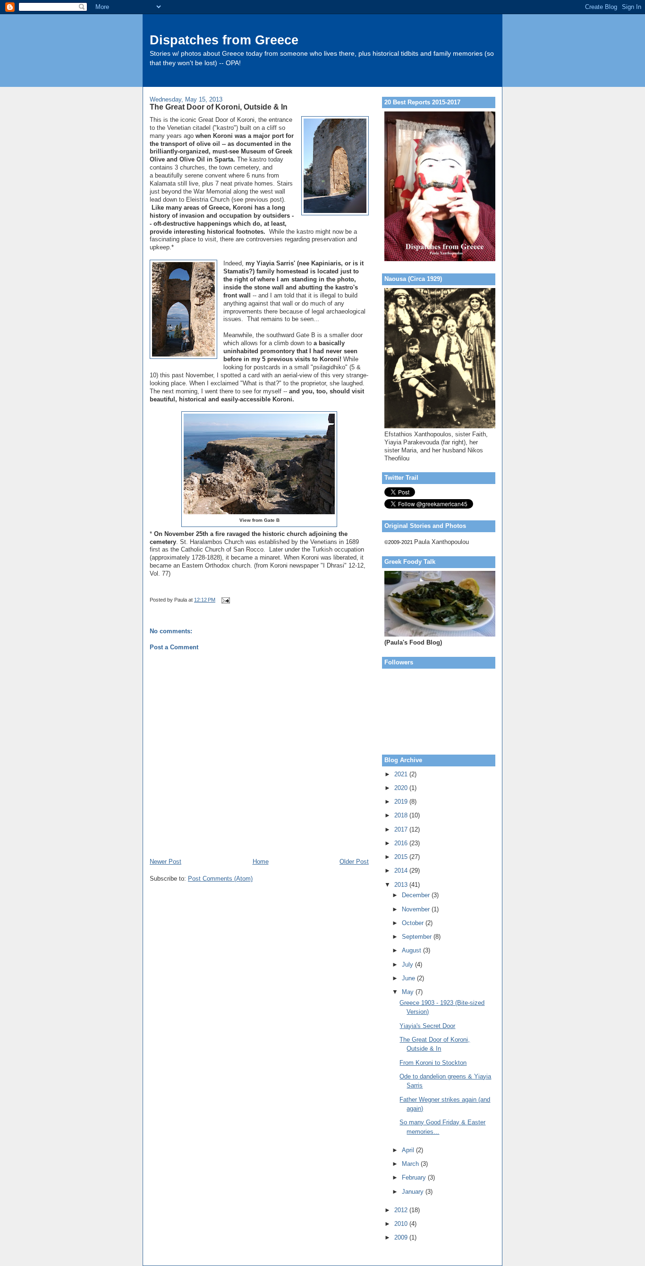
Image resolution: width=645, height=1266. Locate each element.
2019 (401, 801)
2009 (401, 1237)
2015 (401, 856)
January (413, 1191)
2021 (401, 774)
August (412, 950)
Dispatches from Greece (224, 40)
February (415, 1177)
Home (261, 861)
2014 (401, 870)
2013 (401, 884)
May (409, 991)
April (409, 1150)
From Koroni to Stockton (433, 1062)
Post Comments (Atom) (220, 878)
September (417, 936)
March (411, 1163)
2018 (401, 815)
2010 (401, 1223)
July (408, 964)
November (417, 909)
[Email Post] (225, 600)
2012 (401, 1210)
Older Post (354, 861)
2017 (401, 829)
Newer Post (165, 861)
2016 (401, 843)
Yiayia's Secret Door (427, 1025)
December (417, 895)
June (409, 978)
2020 (401, 787)
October (413, 922)
